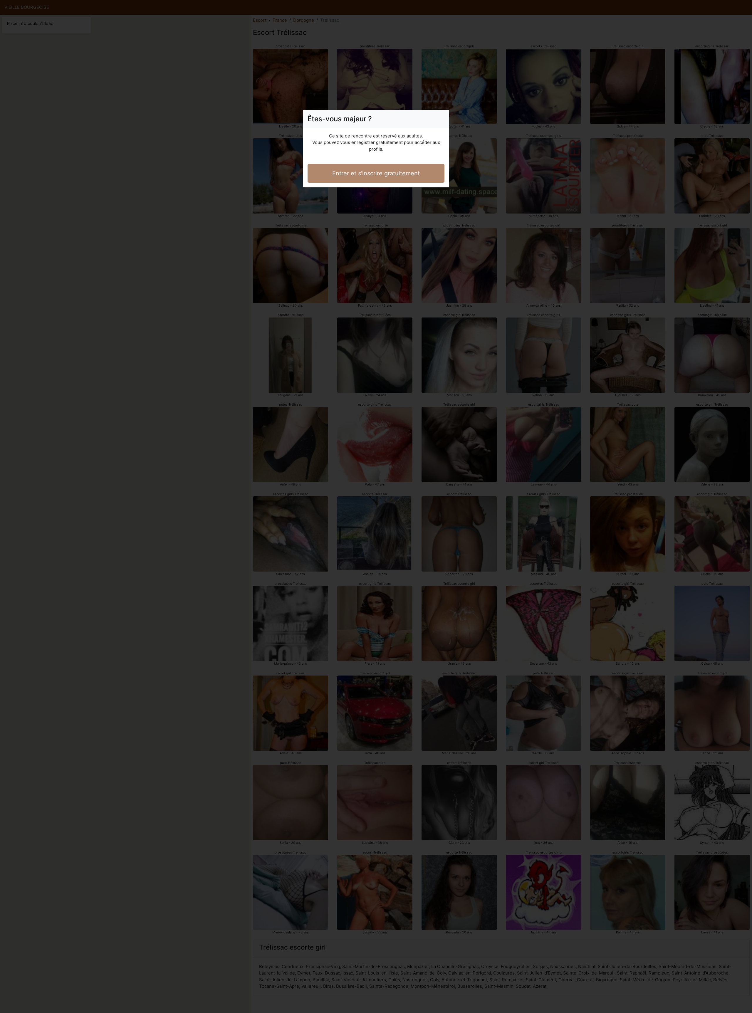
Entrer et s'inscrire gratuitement (376, 173)
